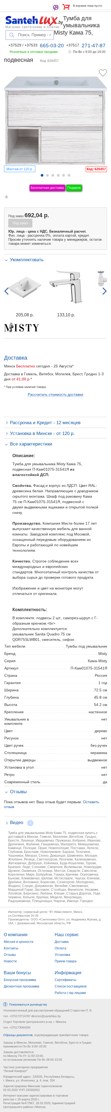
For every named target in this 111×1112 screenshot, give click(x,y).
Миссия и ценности (18, 942)
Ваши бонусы (17, 972)
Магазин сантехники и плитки (32, 26)
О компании (15, 934)
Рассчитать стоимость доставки (55, 394)
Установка (62, 955)
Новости (10, 961)
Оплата (60, 948)
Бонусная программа (20, 980)
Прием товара (66, 961)
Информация (68, 972)
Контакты (11, 948)
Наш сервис (67, 934)
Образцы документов (18, 1035)
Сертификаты (65, 980)
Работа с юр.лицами (70, 993)
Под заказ (20, 223)
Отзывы (10, 955)
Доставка (62, 942)
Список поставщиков (70, 986)
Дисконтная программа (21, 986)
